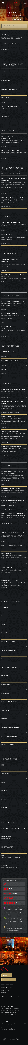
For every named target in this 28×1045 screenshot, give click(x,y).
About (7, 984)
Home (3, 984)
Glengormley (5, 990)
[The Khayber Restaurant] (14, 5)
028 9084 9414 (14, 19)
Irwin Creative (8, 1040)
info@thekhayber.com (10, 1012)
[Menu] (25, 3)
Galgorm (3, 992)
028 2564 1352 (11, 1029)
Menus (11, 984)
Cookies (17, 1039)
